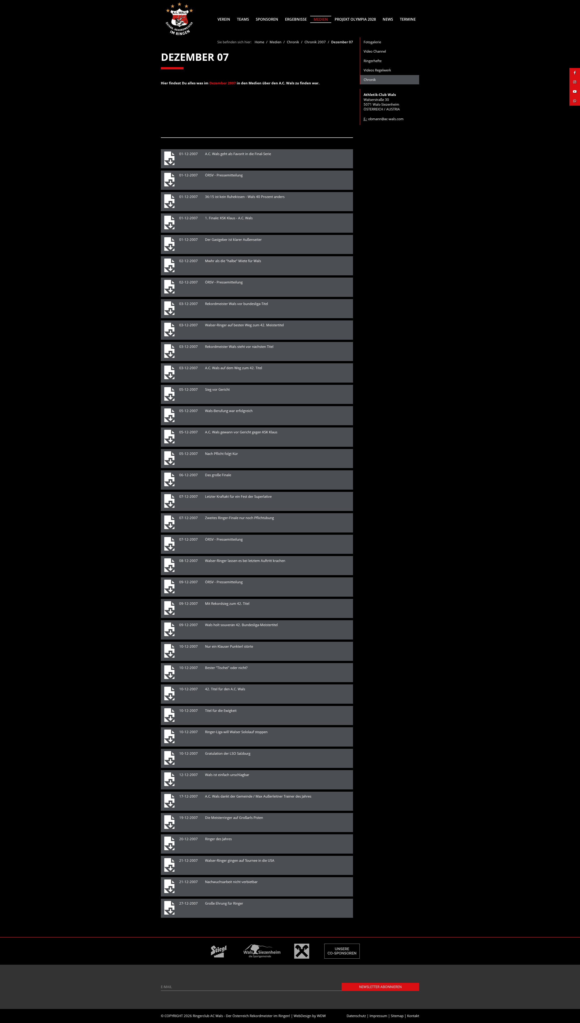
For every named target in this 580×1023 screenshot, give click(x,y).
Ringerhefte (373, 61)
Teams (243, 19)
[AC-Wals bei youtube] (574, 91)
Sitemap (397, 1015)
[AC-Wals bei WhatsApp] (574, 100)
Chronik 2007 (315, 42)
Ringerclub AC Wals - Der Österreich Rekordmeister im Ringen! (241, 1015)
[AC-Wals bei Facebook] (574, 72)
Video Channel (375, 51)
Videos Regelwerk (377, 70)
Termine (408, 19)
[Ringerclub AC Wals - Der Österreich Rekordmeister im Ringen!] (179, 18)
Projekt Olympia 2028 (355, 19)
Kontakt (413, 1015)
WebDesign (302, 1015)
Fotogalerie (372, 42)
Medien (321, 19)
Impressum (378, 1015)
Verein (224, 19)
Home (259, 42)
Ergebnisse (296, 19)
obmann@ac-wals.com (386, 119)
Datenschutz (356, 1015)
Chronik (293, 42)
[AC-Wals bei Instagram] (574, 82)
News (388, 19)
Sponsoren (267, 19)
